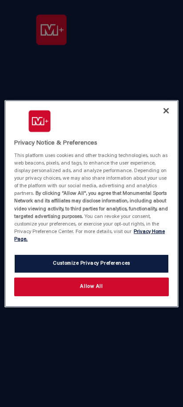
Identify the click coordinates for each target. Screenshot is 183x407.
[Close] (166, 110)
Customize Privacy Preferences (91, 263)
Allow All (91, 286)
